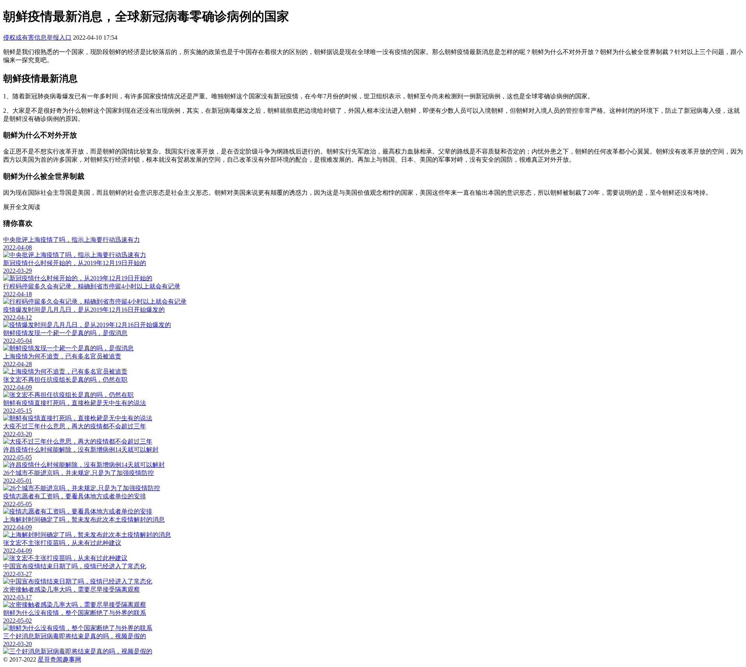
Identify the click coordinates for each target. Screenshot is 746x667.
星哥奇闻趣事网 (59, 659)
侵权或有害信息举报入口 (37, 37)
